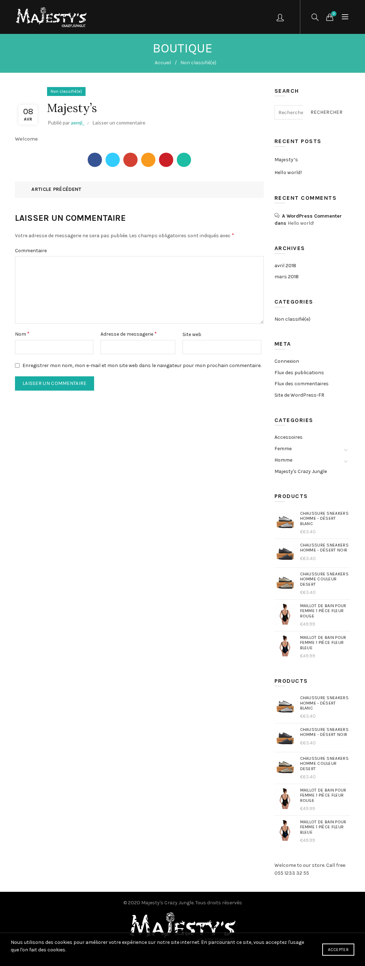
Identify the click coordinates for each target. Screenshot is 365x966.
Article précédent (56, 189)
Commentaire (31, 251)
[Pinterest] (166, 160)
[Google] (130, 160)
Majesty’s (286, 160)
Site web (191, 334)
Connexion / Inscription (281, 17)
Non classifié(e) (198, 63)
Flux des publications (299, 373)
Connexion (286, 361)
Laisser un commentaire (119, 123)
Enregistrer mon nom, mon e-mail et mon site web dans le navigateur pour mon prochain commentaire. (141, 365)
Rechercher (326, 112)
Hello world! (288, 172)
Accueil (163, 63)
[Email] (148, 160)
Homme (283, 460)
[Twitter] (113, 160)
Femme (283, 449)
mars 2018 (286, 277)
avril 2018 (285, 266)
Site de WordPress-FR (299, 395)
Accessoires (288, 437)
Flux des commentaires (301, 384)
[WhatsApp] (184, 160)
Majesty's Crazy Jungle (300, 471)
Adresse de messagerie (129, 333)
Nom (22, 333)
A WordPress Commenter (312, 216)
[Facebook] (95, 160)
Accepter (338, 949)
